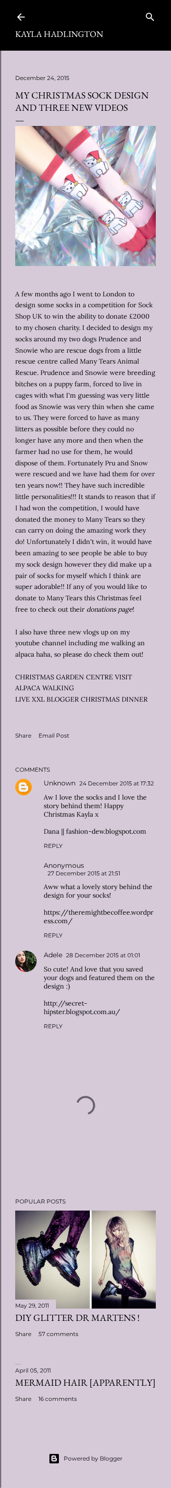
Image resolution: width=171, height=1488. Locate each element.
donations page (109, 609)
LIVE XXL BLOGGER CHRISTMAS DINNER (81, 699)
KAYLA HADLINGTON (59, 33)
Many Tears (103, 519)
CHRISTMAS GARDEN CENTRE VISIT (73, 677)
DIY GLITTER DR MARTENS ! (77, 1317)
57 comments (58, 1333)
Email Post (53, 735)
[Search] (150, 15)
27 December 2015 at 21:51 (84, 873)
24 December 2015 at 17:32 (116, 783)
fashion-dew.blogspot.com (106, 831)
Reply (53, 845)
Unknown (60, 783)
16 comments (57, 1398)
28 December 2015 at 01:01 (103, 955)
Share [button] (23, 735)
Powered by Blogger (93, 1458)
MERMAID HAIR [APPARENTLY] (85, 1382)
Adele (53, 955)
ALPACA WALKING (44, 688)
